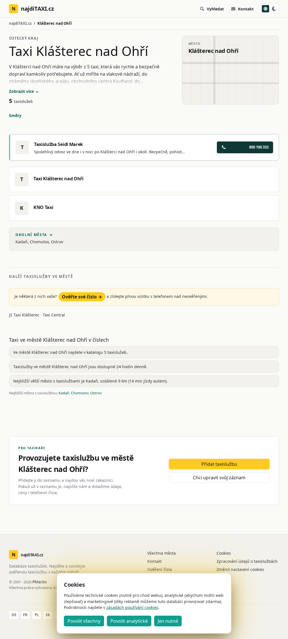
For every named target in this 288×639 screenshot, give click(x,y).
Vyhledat (215, 9)
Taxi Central (54, 315)
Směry (15, 115)
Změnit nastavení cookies (240, 569)
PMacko (39, 581)
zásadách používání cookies (132, 607)
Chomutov (39, 241)
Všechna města (161, 553)
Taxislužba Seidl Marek (58, 144)
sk (48, 614)
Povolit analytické (129, 621)
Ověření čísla (159, 569)
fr (25, 614)
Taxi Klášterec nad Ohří (58, 179)
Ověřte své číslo (82, 297)
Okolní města (34, 235)
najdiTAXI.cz (20, 23)
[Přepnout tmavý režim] (269, 9)
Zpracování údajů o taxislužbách (247, 561)
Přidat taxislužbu (219, 464)
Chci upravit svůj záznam (219, 477)
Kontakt (246, 9)
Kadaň (21, 241)
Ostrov (57, 241)
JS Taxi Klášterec (24, 315)
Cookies (224, 553)
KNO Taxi (43, 207)
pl (37, 614)
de (14, 614)
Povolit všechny (84, 621)
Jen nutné (168, 621)
